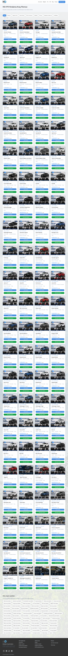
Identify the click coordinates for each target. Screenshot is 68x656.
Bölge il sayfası (21, 643)
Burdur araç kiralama (15, 608)
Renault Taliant (39, 82)
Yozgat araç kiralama (16, 632)
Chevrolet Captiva (24, 232)
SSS (50, 1)
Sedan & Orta (15, 15)
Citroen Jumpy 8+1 (56, 527)
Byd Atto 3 (6, 453)
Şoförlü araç (38, 578)
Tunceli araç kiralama (36, 630)
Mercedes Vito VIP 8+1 (56, 553)
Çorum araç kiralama (53, 608)
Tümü (5, 15)
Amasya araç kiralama (57, 601)
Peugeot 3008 (55, 333)
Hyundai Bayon (39, 257)
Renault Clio (54, 57)
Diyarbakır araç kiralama (17, 610)
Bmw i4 (53, 429)
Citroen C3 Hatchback (24, 32)
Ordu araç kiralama (25, 625)
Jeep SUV (22, 283)
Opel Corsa (22, 57)
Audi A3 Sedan (23, 183)
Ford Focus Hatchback (24, 107)
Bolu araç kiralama (7, 608)
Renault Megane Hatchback (26, 158)
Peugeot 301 (38, 57)
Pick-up (40, 15)
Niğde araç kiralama (16, 625)
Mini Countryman (23, 308)
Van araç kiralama (53, 630)
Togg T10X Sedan (23, 477)
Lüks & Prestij (21, 15)
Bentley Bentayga (7, 207)
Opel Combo (38, 527)
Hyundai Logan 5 (55, 257)
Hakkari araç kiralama (58, 613)
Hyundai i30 (38, 133)
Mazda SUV (6, 308)
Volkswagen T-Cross (24, 406)
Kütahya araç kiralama (53, 620)
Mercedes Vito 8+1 (40, 553)
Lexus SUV (54, 283)
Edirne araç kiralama (35, 610)
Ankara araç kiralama (7, 603)
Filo (47, 1)
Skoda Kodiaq (54, 382)
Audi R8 (53, 183)
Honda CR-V (22, 257)
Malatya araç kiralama (7, 623)
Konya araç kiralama (43, 620)
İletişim (56, 1)
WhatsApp (53, 645)
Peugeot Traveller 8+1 (8, 578)
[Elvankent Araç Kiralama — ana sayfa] (5, 641)
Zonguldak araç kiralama (26, 632)
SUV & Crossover (29, 15)
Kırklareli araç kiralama (7, 620)
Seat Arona (6, 382)
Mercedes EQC (39, 453)
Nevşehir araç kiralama (7, 625)
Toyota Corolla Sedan (56, 158)
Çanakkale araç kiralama (34, 608)
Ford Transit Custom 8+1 (25, 553)
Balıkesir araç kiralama (54, 603)
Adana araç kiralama (7, 601)
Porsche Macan (55, 207)
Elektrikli (35, 15)
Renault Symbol (23, 82)
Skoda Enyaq (54, 453)
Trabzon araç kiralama (26, 630)
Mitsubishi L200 (7, 502)
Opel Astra (54, 133)
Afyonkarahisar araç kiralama (28, 601)
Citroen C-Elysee (7, 32)
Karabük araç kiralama (7, 618)
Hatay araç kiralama (7, 615)
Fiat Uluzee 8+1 (7, 553)
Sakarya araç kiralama (53, 625)
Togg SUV (6, 477)
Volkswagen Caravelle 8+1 (25, 578)
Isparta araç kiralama (24, 615)
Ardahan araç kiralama (26, 603)
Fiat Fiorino (6, 527)
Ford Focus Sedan (39, 107)
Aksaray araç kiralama (47, 601)
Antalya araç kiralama (17, 603)
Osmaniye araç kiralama (35, 625)
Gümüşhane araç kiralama (48, 613)
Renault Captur (7, 158)
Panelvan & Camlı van (48, 15)
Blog (53, 1)
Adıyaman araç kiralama (17, 601)
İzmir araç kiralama (43, 615)
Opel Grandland (7, 333)
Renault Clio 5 (7, 82)
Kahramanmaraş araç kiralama (54, 615)
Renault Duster (23, 357)
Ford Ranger (38, 477)
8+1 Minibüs (56, 15)
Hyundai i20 (6, 57)
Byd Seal (21, 453)
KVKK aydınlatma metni (39, 647)
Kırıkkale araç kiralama (56, 618)
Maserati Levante (39, 207)
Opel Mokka (38, 333)
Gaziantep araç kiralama (27, 613)
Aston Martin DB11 (7, 183)
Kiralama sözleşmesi (38, 645)
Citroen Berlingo (39, 502)
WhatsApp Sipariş (10, 42)
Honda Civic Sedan (8, 133)
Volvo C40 (6, 429)
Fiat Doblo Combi (55, 502)
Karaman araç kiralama (17, 618)
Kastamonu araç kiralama (36, 618)
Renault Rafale (55, 357)
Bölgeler (44, 1)
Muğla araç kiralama (44, 623)
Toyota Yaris (6, 107)
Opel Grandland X (23, 333)
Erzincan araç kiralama (54, 610)
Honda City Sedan (55, 107)
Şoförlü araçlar (6, 17)
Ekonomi (9, 15)
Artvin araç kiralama (36, 603)
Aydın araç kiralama (45, 603)
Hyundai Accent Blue (56, 32)
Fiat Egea (38, 32)
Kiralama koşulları (38, 643)
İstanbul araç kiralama (34, 615)
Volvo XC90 (22, 429)
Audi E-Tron (38, 429)
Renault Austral (7, 357)
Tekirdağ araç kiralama (7, 630)
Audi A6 (37, 183)
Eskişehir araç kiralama (17, 613)
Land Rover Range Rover (25, 207)
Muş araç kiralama (53, 623)
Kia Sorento (38, 283)
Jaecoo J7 (6, 283)
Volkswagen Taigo (39, 406)
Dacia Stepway (39, 232)
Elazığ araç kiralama (44, 610)
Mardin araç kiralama (26, 623)
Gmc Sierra (54, 477)
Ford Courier (22, 527)
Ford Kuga (6, 257)
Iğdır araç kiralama (16, 615)
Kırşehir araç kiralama (17, 620)
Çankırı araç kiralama (44, 608)
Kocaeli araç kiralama (34, 620)
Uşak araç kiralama (45, 630)
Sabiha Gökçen (44, 632)
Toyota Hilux (22, 502)
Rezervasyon (61, 1)
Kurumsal (40, 1)
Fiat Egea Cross (55, 232)
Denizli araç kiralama (7, 610)
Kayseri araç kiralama (46, 618)
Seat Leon (54, 82)
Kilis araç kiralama (26, 620)
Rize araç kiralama (44, 625)
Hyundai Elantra (23, 133)
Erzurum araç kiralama (7, 613)
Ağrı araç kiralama (38, 601)
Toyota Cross (6, 406)
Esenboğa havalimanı (36, 632)
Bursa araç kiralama (24, 608)
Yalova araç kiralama (7, 632)
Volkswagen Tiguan (56, 406)
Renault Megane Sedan (40, 158)
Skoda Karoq (38, 382)
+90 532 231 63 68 (54, 642)
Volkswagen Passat (8, 232)
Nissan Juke (38, 308)
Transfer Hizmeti (55, 578)
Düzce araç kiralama (26, 610)
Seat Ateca (22, 382)
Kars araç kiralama (26, 618)
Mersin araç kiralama (35, 623)
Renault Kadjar (39, 357)
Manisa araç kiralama (17, 623)
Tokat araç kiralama (16, 630)
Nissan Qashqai (55, 308)
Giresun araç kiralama (37, 613)
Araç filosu (21, 642)
